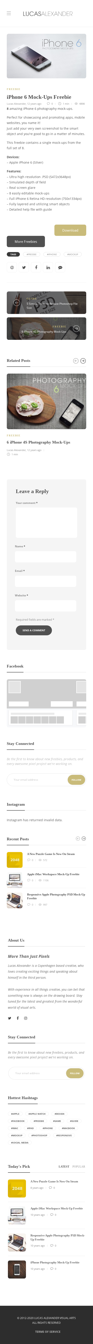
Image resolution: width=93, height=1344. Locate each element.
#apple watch (37, 1113)
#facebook (18, 1121)
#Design (59, 1113)
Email (20, 571)
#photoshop (39, 1135)
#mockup (72, 254)
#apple (15, 1113)
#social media (19, 1142)
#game (57, 1121)
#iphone (52, 254)
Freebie (14, 89)
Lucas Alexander (16, 103)
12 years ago (34, 103)
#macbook (68, 1128)
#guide (74, 1121)
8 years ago (37, 1187)
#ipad (30, 1128)
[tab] (64, 1166)
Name (20, 546)
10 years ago (37, 1214)
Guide (32, 298)
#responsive (64, 1135)
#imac (14, 1128)
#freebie (32, 254)
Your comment (27, 503)
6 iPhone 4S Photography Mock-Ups (44, 332)
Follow (76, 779)
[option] (46, 414)
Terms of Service (47, 1332)
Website (21, 595)
